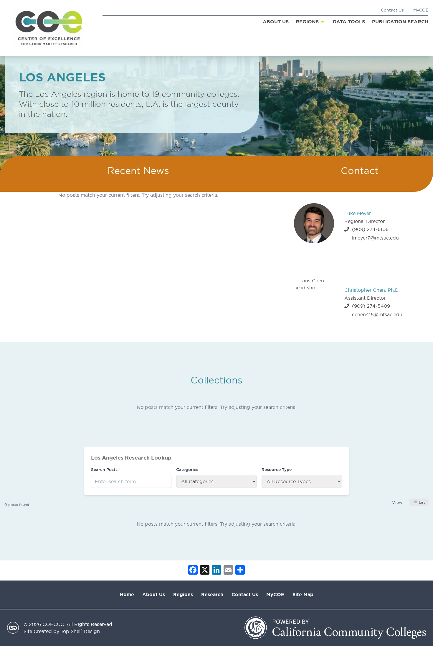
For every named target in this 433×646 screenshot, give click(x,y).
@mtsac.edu (388, 314)
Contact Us (392, 10)
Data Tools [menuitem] (349, 22)
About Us (153, 594)
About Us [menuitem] (276, 22)
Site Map (302, 594)
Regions (183, 594)
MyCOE (420, 10)
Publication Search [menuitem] (400, 22)
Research (212, 594)
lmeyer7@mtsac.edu (375, 238)
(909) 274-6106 (370, 229)
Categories (187, 469)
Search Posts (104, 469)
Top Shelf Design (80, 631)
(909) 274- (365, 306)
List (422, 502)
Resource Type (277, 469)
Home (127, 594)
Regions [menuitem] (307, 22)
